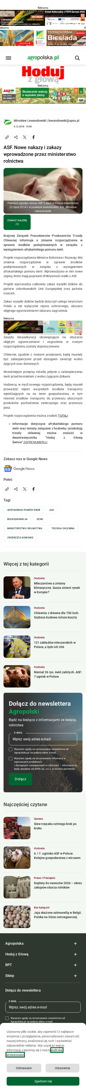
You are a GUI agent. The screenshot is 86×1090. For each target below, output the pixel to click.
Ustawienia (62, 1068)
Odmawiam (24, 1068)
